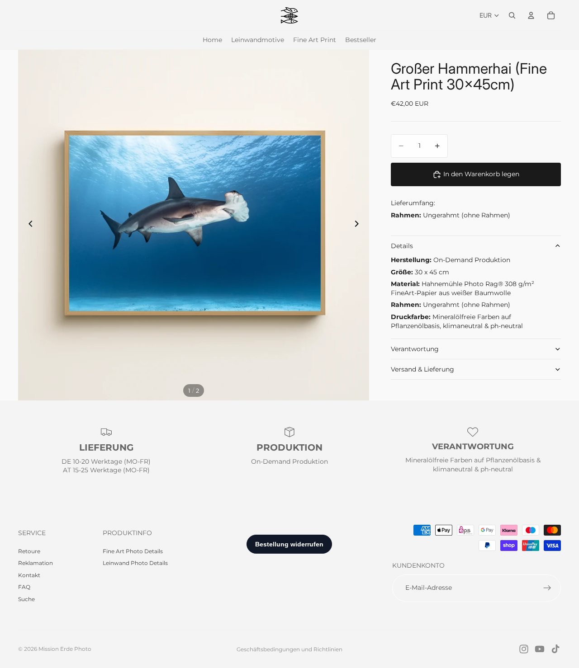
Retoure (29, 551)
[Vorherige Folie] (28, 225)
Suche (26, 599)
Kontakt (29, 575)
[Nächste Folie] (359, 225)
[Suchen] (512, 15)
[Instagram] (523, 649)
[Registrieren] (547, 588)
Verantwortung (415, 349)
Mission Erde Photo (64, 648)
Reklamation (35, 563)
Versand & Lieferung (422, 369)
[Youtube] (539, 649)
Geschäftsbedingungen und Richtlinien (289, 649)
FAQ (24, 586)
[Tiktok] (555, 649)
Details (402, 246)
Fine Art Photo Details (133, 551)
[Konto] (531, 15)
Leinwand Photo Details (135, 563)
